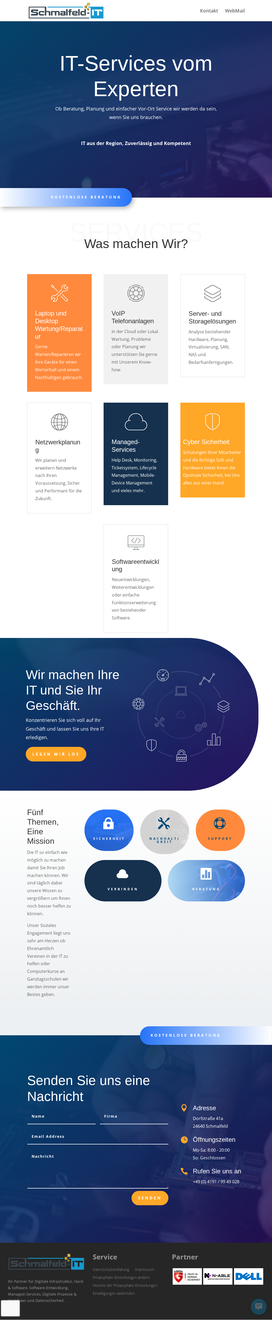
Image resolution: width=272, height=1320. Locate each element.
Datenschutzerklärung (111, 1269)
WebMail (235, 11)
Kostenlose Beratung (86, 196)
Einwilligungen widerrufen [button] (114, 1293)
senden (150, 1197)
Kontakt (209, 11)
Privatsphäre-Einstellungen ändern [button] (121, 1277)
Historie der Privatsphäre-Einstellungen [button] (125, 1285)
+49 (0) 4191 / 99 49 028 (216, 1182)
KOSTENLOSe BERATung (186, 1035)
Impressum (144, 1269)
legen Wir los (56, 754)
